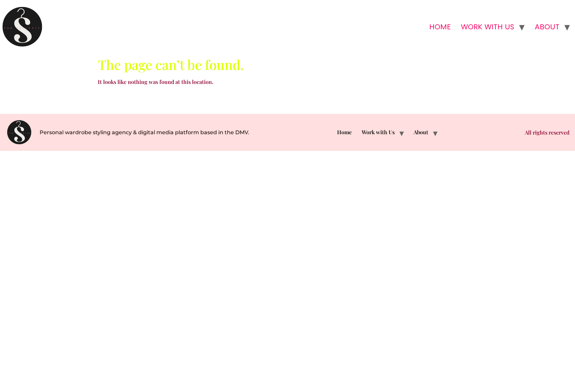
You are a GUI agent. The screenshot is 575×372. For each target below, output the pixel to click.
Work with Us (487, 27)
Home (440, 27)
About (547, 27)
